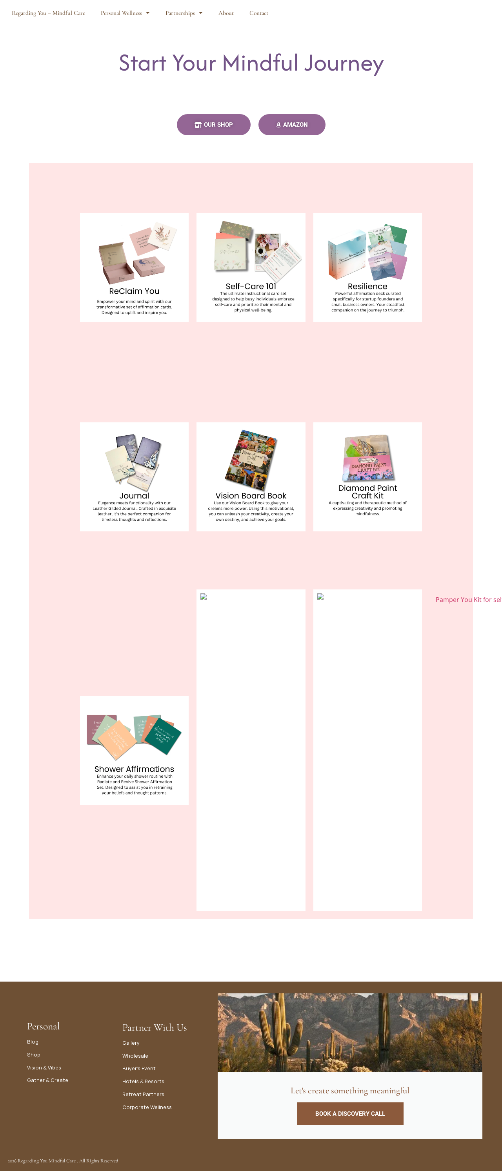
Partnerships (180, 12)
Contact (258, 12)
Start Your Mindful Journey (251, 62)
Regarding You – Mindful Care (48, 12)
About (226, 12)
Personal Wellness (121, 12)
